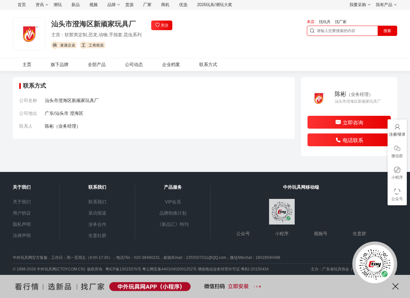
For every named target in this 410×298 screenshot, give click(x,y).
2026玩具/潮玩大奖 (214, 4)
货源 (129, 4)
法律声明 (22, 235)
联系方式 (208, 64)
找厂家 (341, 22)
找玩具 (325, 22)
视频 (93, 4)
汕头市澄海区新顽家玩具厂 (93, 24)
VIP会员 (173, 201)
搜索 (387, 31)
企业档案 (171, 64)
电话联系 (353, 140)
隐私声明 (22, 224)
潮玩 (57, 4)
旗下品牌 (60, 64)
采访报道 (97, 213)
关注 (164, 25)
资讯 (40, 4)
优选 (183, 4)
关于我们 (22, 201)
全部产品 (97, 64)
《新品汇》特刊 (173, 224)
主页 (26, 64)
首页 (22, 4)
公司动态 (134, 64)
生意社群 (97, 235)
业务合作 (97, 224)
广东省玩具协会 (335, 269)
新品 (75, 4)
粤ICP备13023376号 (123, 269)
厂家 (147, 4)
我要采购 (357, 4)
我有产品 (384, 4)
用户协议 (22, 213)
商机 (165, 4)
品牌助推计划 (173, 213)
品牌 (111, 4)
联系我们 (97, 201)
